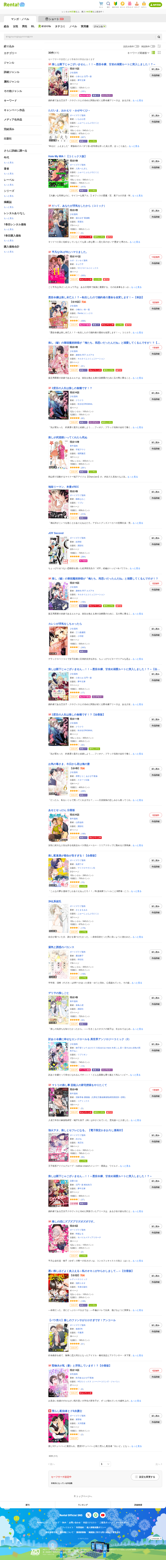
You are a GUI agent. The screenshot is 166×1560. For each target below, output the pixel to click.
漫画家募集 (81, 1532)
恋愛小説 (74, 1180)
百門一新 (88, 76)
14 (83, 1065)
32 (83, 1019)
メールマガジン (122, 1522)
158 (83, 973)
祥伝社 (80, 959)
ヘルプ (56, 1522)
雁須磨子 (79, 955)
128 (83, 1301)
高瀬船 (87, 217)
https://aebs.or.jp (48, 1554)
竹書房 (80, 1332)
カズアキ (90, 354)
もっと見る (9, 162)
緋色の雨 (136, 1047)
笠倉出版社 (82, 1286)
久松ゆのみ (101, 1047)
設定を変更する (147, 1477)
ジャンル (98, 26)
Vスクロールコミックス (88, 267)
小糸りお (79, 76)
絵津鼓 (79, 541)
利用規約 (80, 1527)
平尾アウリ (80, 449)
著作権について (67, 1532)
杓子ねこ (74, 1050)
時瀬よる (79, 1233)
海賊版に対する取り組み (99, 1532)
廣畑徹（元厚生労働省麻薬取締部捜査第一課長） (105, 1097)
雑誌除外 (145, 46)
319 (83, 513)
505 (83, 275)
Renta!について (44, 1522)
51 (83, 1343)
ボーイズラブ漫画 (77, 115)
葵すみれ (128, 1047)
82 (83, 418)
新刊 (28, 1504)
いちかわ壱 (80, 119)
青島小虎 (79, 1005)
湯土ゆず (79, 217)
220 (83, 790)
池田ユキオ (80, 1283)
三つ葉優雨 (80, 632)
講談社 (80, 545)
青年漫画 (74, 445)
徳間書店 (81, 453)
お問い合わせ (75, 1522)
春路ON (79, 1328)
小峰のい (79, 309)
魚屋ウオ (79, 864)
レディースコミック (78, 1279)
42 (83, 744)
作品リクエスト (90, 1522)
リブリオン (82, 1054)
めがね (79, 1138)
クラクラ (79, 400)
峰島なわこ (80, 498)
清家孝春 (79, 1097)
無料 (156, 256)
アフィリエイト (67, 1527)
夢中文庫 (81, 80)
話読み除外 (128, 46)
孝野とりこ (80, 776)
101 (83, 91)
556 (83, 320)
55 (83, 1156)
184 (83, 601)
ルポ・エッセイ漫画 (78, 260)
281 (83, 467)
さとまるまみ (81, 909)
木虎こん (115, 1047)
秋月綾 (79, 1377)
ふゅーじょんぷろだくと (88, 122)
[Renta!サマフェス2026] (22, 4)
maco (108, 1047)
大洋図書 (81, 1423)
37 (83, 1199)
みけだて (92, 1047)
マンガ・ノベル (20, 19)
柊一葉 (87, 309)
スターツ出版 (83, 779)
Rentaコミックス (85, 313)
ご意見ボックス (106, 1522)
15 (83, 882)
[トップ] (11, 4)
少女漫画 (74, 72)
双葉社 (80, 221)
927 (83, 137)
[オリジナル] (45, 26)
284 (83, 556)
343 (83, 647)
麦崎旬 (79, 354)
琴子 (84, 354)
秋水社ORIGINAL (85, 403)
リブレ (80, 502)
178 (83, 927)
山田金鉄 (79, 822)
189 (83, 833)
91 (83, 366)
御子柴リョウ (81, 1047)
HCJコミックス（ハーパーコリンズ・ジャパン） (99, 1381)
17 (83, 692)
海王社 (80, 1142)
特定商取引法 (51, 1532)
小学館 (80, 636)
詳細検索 (138, 1504)
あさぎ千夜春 (92, 776)
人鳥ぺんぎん (81, 168)
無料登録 (157, 4)
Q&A (64, 1522)
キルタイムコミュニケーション (91, 358)
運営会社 (116, 1532)
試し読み (156, 69)
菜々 (122, 1047)
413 (83, 186)
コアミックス (83, 1100)
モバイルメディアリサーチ (89, 1237)
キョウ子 (79, 264)
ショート (56, 19)
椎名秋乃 (88, 1184)
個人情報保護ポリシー (96, 1527)
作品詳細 (156, 75)
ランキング (83, 1504)
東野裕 (79, 1419)
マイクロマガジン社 (86, 867)
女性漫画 (74, 1373)
